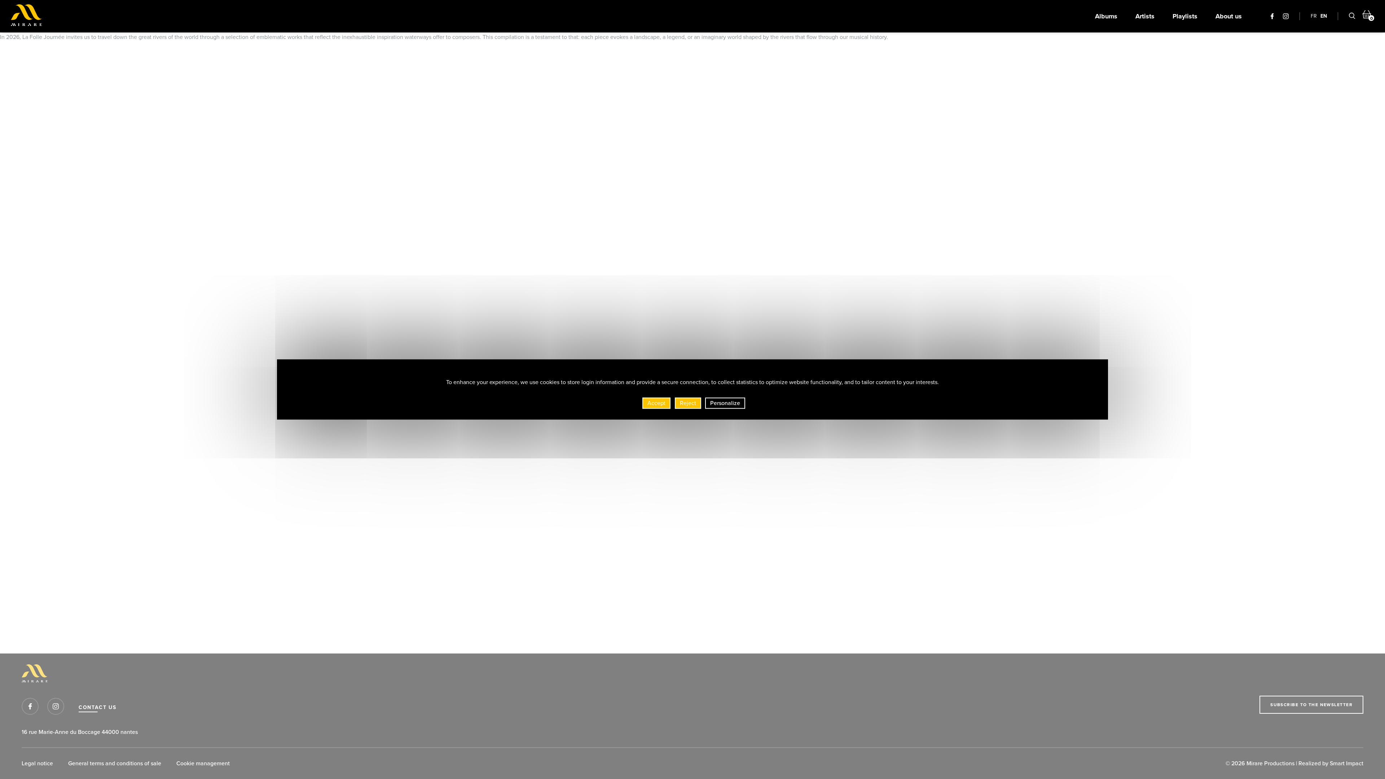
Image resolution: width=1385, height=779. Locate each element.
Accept (656, 403)
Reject (688, 403)
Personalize (725, 403)
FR (1314, 16)
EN (1323, 16)
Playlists (1185, 16)
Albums (1106, 16)
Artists (1145, 16)
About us (1228, 16)
